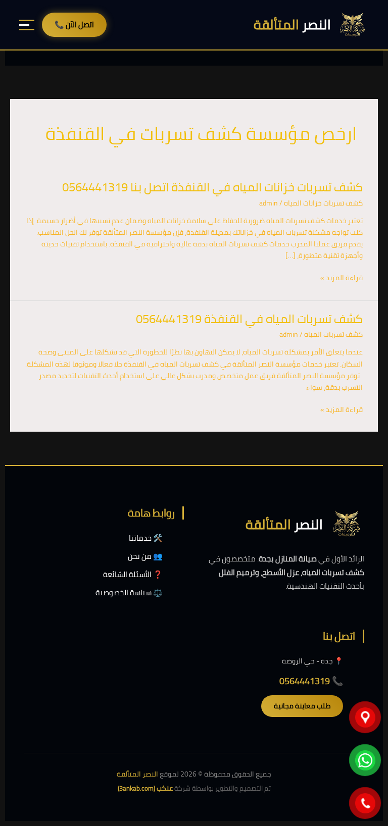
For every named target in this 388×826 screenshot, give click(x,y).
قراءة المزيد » (341, 278)
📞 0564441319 (311, 681)
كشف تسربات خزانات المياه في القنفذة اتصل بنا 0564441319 (212, 187)
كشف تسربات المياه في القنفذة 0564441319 (249, 318)
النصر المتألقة (137, 774)
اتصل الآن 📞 (74, 24)
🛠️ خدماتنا (146, 538)
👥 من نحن (145, 556)
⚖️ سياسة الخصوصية (129, 592)
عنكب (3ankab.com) (145, 788)
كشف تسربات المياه (333, 334)
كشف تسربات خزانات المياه (323, 203)
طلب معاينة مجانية (302, 705)
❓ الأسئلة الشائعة (133, 574)
